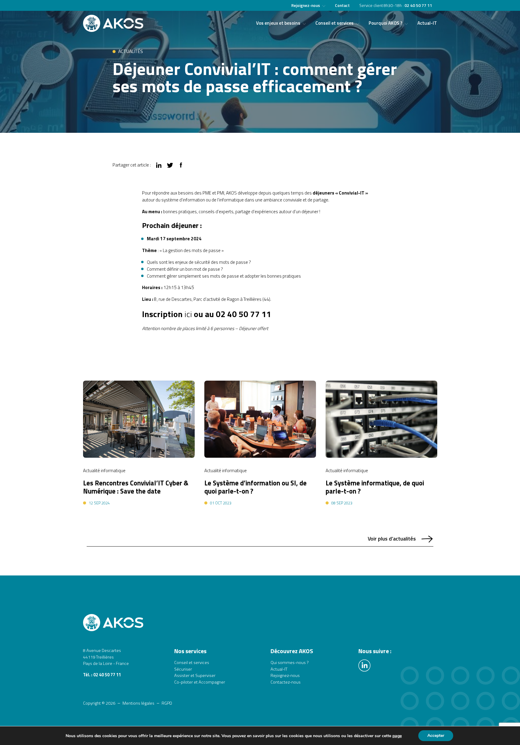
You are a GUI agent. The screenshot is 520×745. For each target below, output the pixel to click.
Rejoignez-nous (305, 5)
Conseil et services (334, 23)
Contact (342, 5)
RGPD (167, 703)
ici (188, 314)
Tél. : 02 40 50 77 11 (102, 675)
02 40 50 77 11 (418, 5)
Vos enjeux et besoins (278, 23)
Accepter (435, 735)
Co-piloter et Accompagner (199, 682)
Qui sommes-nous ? (290, 662)
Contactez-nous (286, 682)
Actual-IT (427, 23)
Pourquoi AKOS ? (385, 23)
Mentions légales (138, 703)
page (397, 736)
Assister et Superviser (194, 675)
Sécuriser (183, 669)
